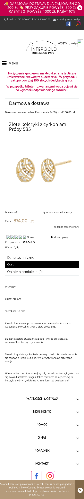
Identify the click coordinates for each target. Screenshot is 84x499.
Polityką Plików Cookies (22, 488)
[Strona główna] (42, 47)
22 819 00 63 (43, 19)
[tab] (42, 264)
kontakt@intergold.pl (68, 19)
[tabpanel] (42, 333)
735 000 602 (25, 19)
